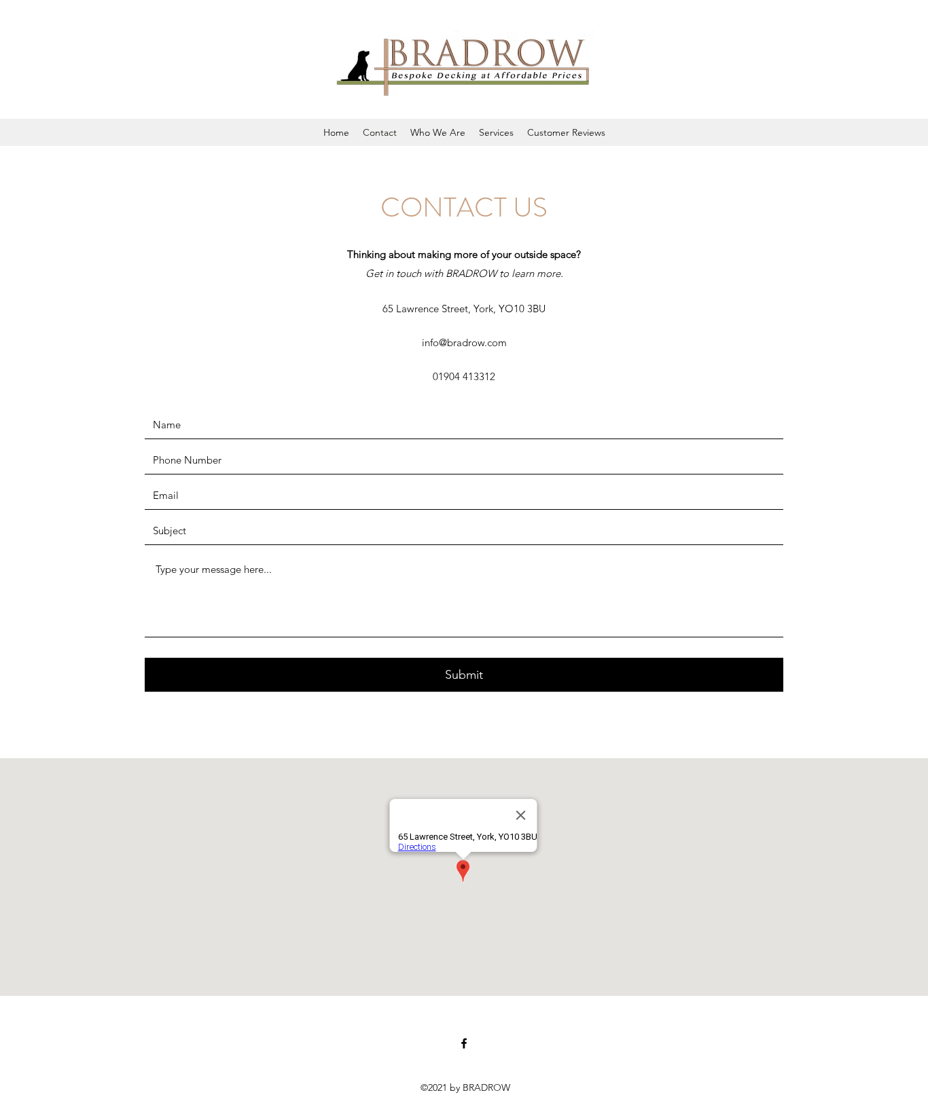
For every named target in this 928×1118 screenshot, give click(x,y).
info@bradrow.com (464, 342)
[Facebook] (464, 1043)
